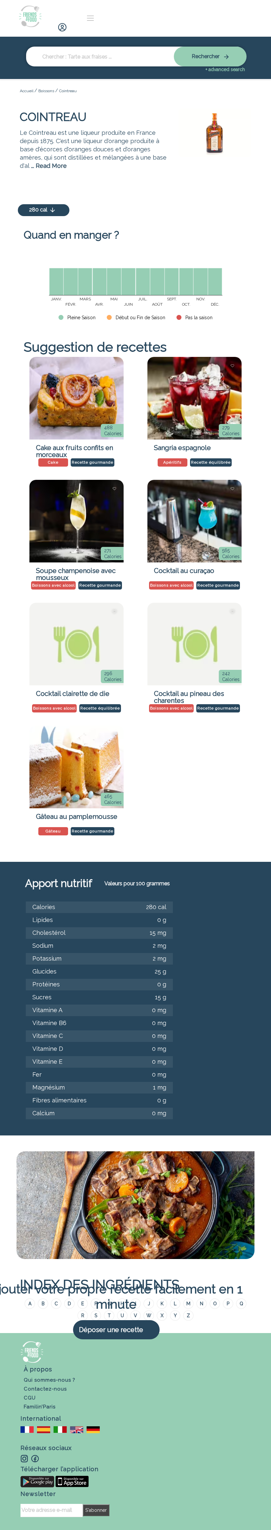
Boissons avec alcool (53, 585)
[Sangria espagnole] (194, 398)
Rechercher (206, 56)
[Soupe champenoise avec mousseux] (76, 521)
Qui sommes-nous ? (49, 1380)
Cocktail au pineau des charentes (189, 696)
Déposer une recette (111, 1330)
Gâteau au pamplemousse (76, 817)
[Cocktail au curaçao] (194, 521)
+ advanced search (225, 69)
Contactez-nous (45, 1389)
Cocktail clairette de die (72, 694)
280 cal (39, 210)
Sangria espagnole (182, 448)
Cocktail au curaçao (184, 571)
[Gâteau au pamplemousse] (76, 767)
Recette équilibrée (211, 462)
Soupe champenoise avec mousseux (76, 573)
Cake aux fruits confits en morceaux (74, 450)
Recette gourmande (92, 462)
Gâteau (53, 831)
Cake (53, 462)
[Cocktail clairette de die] (76, 644)
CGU (30, 1398)
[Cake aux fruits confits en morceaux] (76, 398)
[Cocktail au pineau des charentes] (194, 644)
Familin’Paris (40, 1407)
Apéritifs (172, 462)
